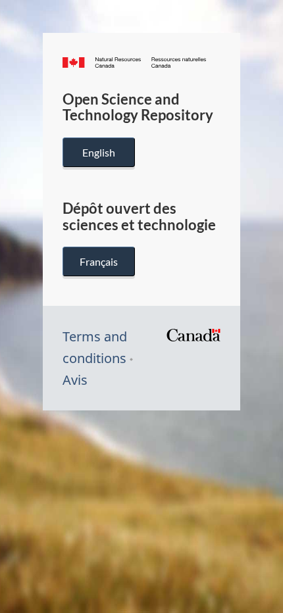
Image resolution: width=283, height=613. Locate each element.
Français (99, 261)
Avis (75, 380)
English (98, 152)
